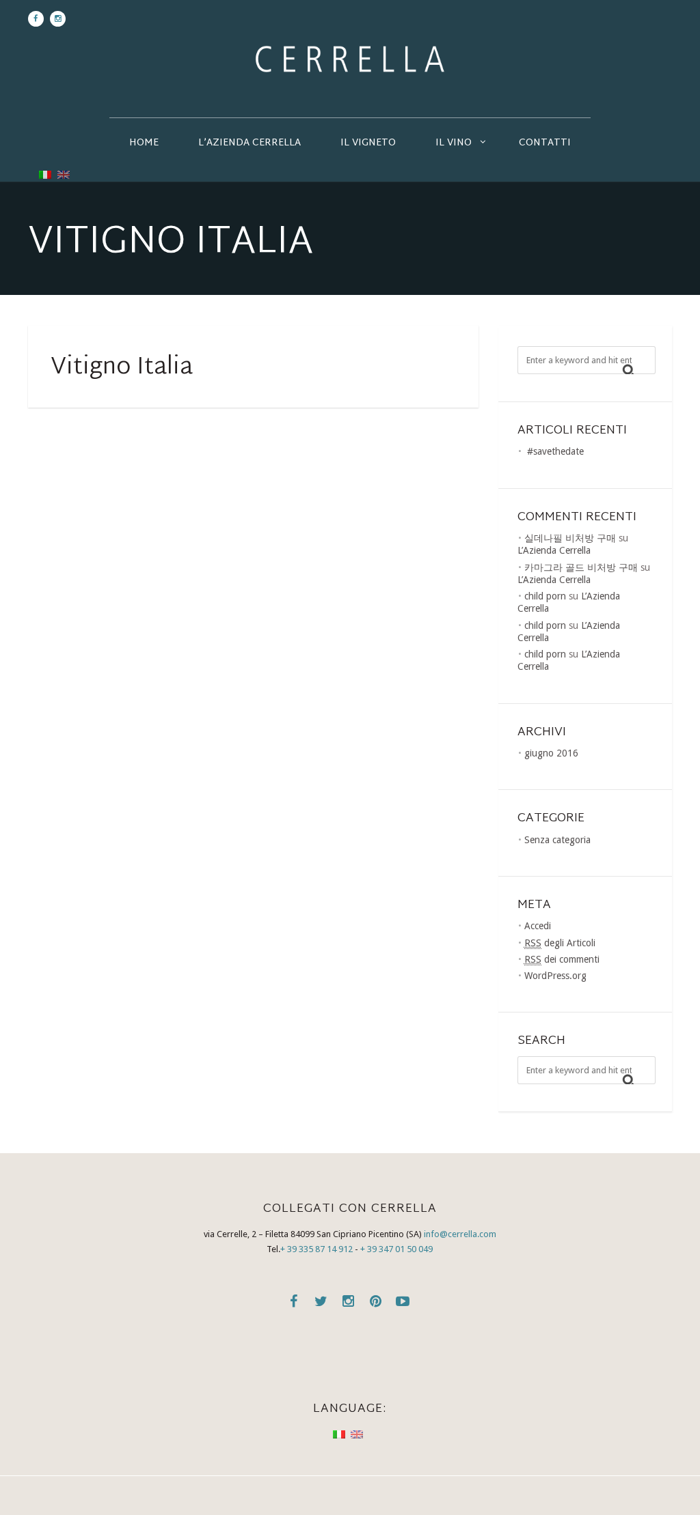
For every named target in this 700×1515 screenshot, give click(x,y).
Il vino (453, 143)
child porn (545, 596)
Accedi (537, 925)
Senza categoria (557, 839)
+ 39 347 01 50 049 (396, 1249)
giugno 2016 (551, 753)
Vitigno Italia (122, 368)
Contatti (545, 143)
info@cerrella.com (460, 1234)
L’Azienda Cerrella (249, 143)
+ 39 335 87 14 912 (316, 1249)
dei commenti (562, 959)
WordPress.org (555, 975)
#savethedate (555, 451)
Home (144, 143)
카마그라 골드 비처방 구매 (581, 567)
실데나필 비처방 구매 (570, 538)
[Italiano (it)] (45, 173)
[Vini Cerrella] (350, 58)
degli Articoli (559, 942)
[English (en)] (63, 173)
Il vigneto (368, 143)
